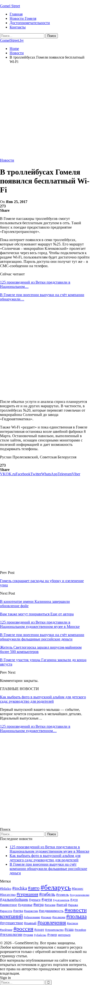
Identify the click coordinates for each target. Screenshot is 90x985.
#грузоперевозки (79, 894)
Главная (16, 14)
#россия (23, 929)
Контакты (18, 27)
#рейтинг (6, 929)
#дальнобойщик (14, 899)
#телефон (80, 929)
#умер (52, 934)
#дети (47, 899)
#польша (76, 916)
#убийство (40, 935)
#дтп (74, 900)
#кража (73, 905)
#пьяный (30, 923)
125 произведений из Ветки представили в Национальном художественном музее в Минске (49, 849)
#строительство (54, 929)
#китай (61, 905)
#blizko (5, 888)
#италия (50, 905)
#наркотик (31, 911)
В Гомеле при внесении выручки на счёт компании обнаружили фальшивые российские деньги (48, 868)
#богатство (8, 895)
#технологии (11, 934)
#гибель (47, 894)
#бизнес (77, 888)
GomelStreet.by (12, 40)
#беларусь (56, 887)
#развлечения (51, 922)
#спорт (39, 929)
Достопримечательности (30, 23)
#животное (8, 905)
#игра (38, 904)
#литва (18, 911)
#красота (6, 911)
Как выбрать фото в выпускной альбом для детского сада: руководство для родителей (43, 699)
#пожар (46, 917)
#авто (34, 888)
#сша (69, 929)
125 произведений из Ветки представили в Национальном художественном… (35, 728)
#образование (32, 917)
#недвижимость (51, 911)
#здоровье (25, 905)
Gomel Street (10, 6)
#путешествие (11, 923)
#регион (72, 923)
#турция (28, 935)
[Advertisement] (45, 113)
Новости (7, 160)
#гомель (62, 895)
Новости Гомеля (23, 18)
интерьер (64, 935)
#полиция (58, 917)
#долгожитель (61, 899)
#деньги (35, 900)
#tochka (19, 888)
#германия (27, 894)
